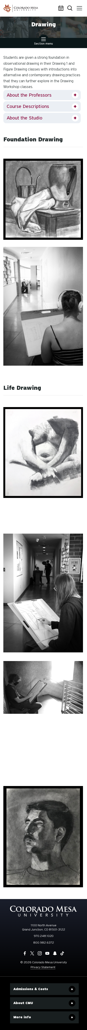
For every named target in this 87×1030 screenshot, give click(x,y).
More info (22, 1017)
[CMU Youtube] (47, 953)
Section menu (43, 43)
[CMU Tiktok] (62, 953)
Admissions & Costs (30, 989)
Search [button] (70, 8)
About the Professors (29, 95)
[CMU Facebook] (25, 953)
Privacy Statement (43, 967)
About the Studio (24, 118)
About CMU (23, 1003)
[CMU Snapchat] (55, 953)
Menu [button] (79, 8)
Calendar (61, 8)
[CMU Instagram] (40, 953)
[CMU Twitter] (32, 953)
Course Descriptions (28, 106)
